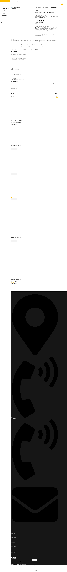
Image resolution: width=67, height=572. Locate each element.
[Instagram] (20, 562)
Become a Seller (13, 533)
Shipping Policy (13, 542)
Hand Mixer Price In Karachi (45, 33)
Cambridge (36, 10)
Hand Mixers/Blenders (45, 7)
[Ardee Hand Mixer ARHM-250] (20, 109)
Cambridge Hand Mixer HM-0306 (44, 28)
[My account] (55, 4)
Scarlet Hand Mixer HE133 (16, 237)
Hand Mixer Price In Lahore (52, 33)
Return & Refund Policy (14, 543)
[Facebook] (12, 562)
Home (36, 7)
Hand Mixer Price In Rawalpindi (53, 34)
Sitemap (12, 536)
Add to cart (41, 20)
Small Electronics (40, 7)
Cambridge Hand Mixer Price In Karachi (43, 29)
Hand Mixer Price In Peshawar (45, 34)
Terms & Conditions (13, 537)
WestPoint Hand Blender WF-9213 (17, 279)
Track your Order (13, 546)
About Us (12, 532)
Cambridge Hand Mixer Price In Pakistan (42, 30)
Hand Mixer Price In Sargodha (39, 35)
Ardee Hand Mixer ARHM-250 (17, 120)
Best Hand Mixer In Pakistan (40, 27)
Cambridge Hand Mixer (51, 27)
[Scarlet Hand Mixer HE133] (20, 208)
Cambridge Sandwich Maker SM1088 (18, 194)
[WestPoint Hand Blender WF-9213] (20, 250)
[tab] (27, 38)
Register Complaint (13, 552)
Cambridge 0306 (46, 27)
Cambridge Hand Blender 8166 (17, 170)
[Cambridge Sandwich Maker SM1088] (20, 183)
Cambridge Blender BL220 (16, 145)
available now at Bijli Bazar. (41, 17)
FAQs (12, 555)
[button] (14, 124)
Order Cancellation (13, 547)
